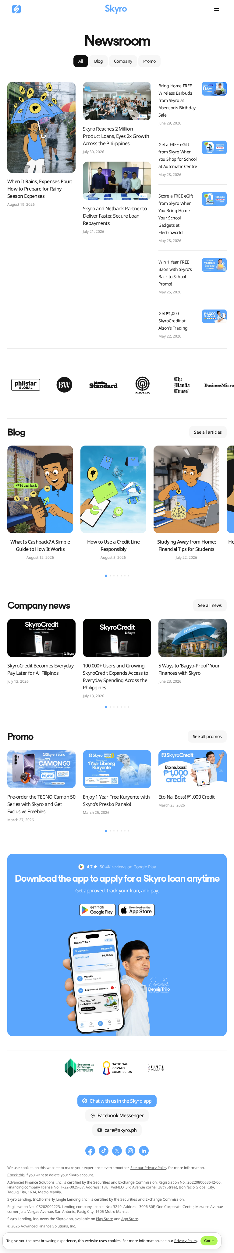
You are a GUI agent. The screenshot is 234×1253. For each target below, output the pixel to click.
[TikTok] (103, 1151)
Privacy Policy (185, 1240)
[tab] (106, 576)
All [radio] (80, 61)
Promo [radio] (149, 61)
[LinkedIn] (144, 1151)
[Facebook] (90, 1151)
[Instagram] (130, 1151)
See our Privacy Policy (148, 1167)
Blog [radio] (98, 61)
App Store (129, 1218)
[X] (117, 1151)
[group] (116, 61)
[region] (117, 385)
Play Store (104, 1218)
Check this (16, 1175)
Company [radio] (123, 61)
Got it (209, 1240)
